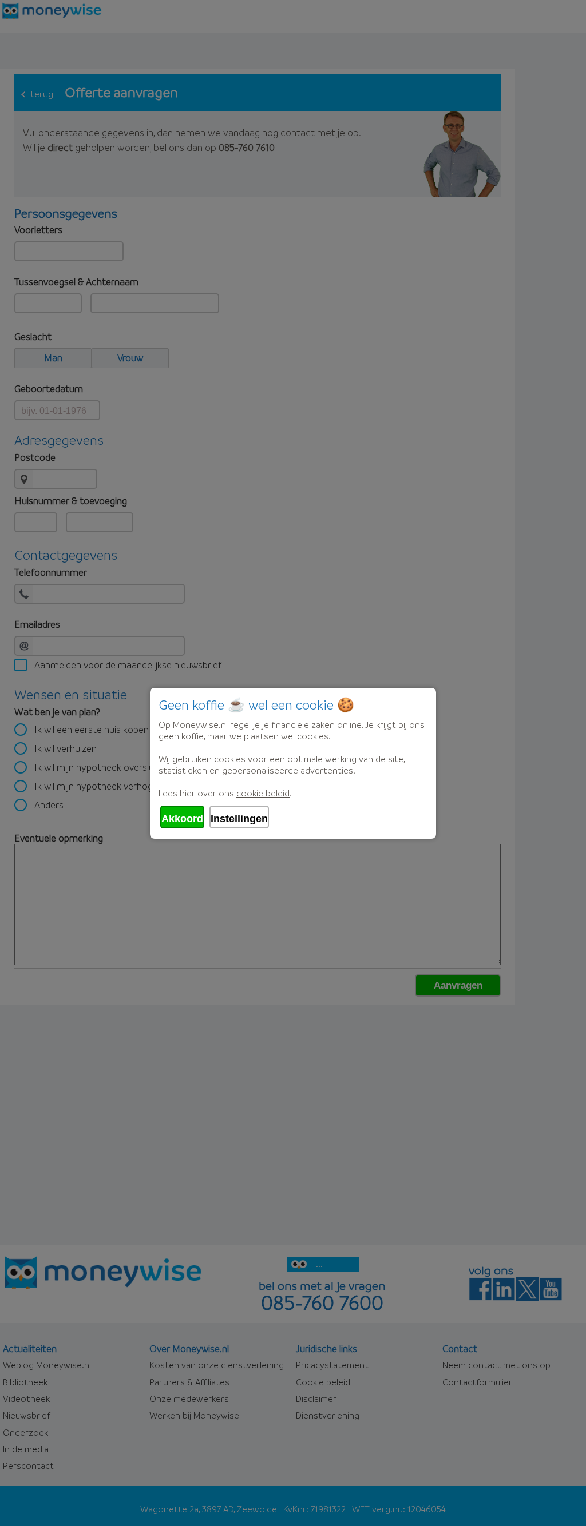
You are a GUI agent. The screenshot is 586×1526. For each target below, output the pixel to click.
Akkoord (182, 818)
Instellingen (239, 818)
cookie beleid (263, 793)
